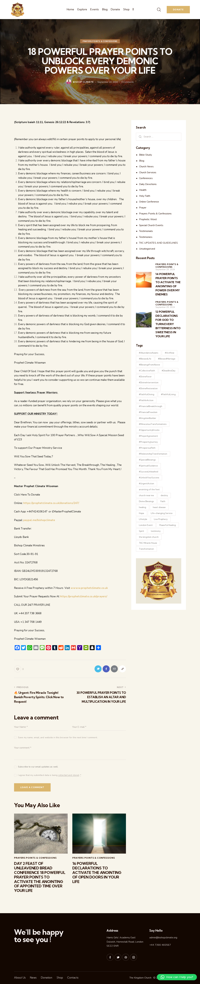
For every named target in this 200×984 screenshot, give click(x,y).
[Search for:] (158, 136)
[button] (177, 977)
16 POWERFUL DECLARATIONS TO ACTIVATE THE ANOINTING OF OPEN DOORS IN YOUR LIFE (96, 872)
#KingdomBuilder (147, 418)
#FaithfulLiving (168, 394)
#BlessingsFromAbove (149, 364)
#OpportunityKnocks (149, 430)
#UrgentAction (146, 483)
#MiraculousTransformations (152, 424)
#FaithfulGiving (146, 394)
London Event (146, 525)
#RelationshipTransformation (153, 454)
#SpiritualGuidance (148, 465)
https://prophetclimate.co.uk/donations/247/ (51, 503)
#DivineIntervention (148, 382)
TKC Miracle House (148, 543)
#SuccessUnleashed (148, 471)
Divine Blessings (146, 501)
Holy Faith (144, 196)
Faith (162, 501)
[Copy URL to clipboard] (122, 668)
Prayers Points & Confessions (100, 41)
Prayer (142, 207)
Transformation (146, 549)
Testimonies (145, 237)
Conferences (146, 178)
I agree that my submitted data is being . (49, 775)
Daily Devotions (148, 184)
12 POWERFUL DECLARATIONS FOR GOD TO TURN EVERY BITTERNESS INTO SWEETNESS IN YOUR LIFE (167, 324)
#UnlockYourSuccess (149, 477)
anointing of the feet (149, 489)
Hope (141, 513)
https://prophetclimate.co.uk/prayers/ (83, 596)
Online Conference (149, 201)
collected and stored (68, 775)
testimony (155, 531)
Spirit (141, 531)
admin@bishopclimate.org (163, 937)
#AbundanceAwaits (148, 353)
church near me (146, 495)
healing (142, 507)
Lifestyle (143, 519)
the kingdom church (149, 537)
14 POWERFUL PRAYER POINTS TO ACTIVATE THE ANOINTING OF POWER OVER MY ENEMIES (167, 284)
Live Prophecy (161, 519)
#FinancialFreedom (148, 412)
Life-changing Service (161, 513)
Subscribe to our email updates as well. (38, 766)
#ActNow (169, 353)
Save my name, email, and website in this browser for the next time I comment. (58, 737)
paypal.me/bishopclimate (39, 520)
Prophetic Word (148, 219)
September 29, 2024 (165, 269)
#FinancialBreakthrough (150, 406)
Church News (146, 166)
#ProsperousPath (147, 448)
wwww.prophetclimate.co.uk (89, 588)
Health (143, 190)
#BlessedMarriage (166, 358)
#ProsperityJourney (148, 442)
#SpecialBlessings (147, 459)
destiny (164, 495)
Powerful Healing (167, 525)
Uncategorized (147, 248)
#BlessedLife (145, 358)
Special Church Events (151, 225)
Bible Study (145, 155)
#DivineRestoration (148, 388)
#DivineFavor (145, 376)
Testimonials (146, 231)
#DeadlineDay (168, 370)
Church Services (147, 172)
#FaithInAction (146, 400)
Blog (141, 160)
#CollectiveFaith (147, 370)
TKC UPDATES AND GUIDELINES (158, 243)
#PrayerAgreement (148, 436)
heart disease (159, 507)
